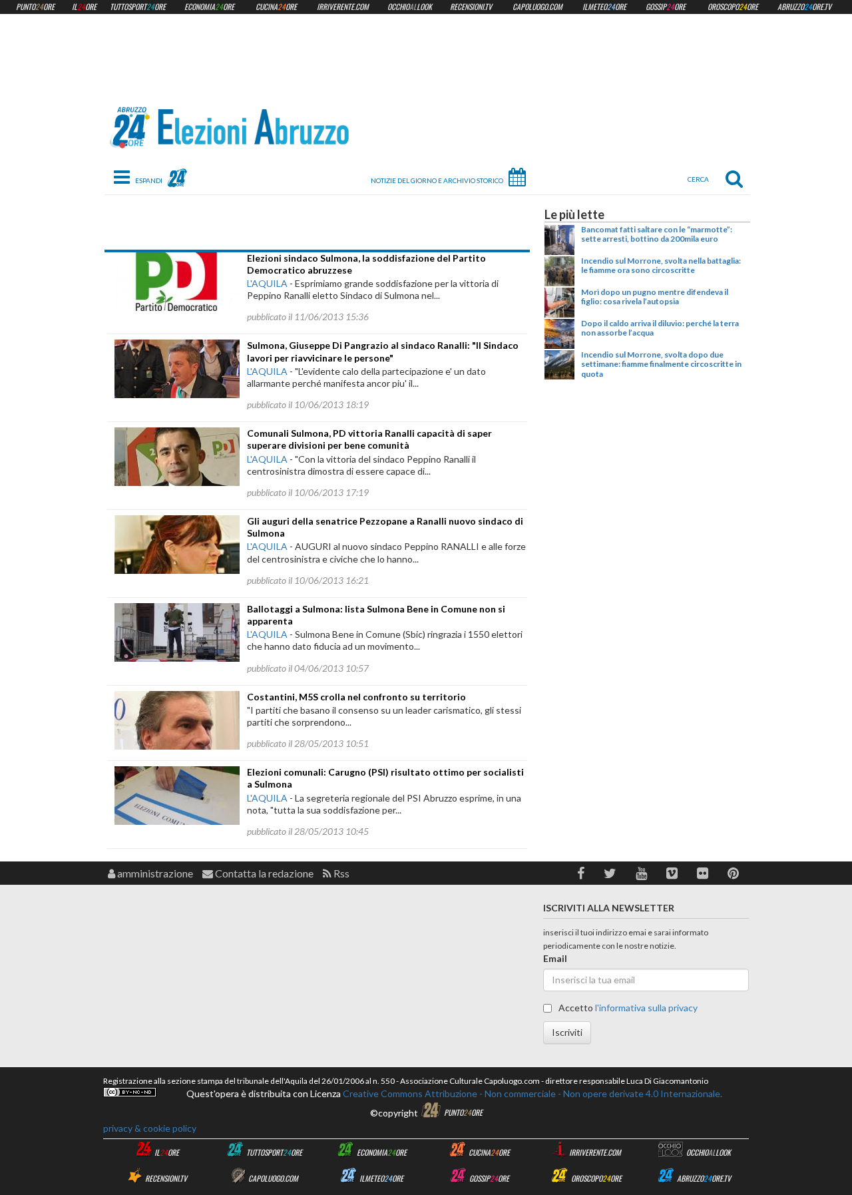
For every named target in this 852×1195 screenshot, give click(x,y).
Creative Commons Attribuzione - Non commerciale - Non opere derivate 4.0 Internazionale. (531, 1093)
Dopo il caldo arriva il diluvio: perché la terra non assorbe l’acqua (660, 328)
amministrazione (154, 873)
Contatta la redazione (263, 873)
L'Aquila (267, 283)
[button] (580, 873)
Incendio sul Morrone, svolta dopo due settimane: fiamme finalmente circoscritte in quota (661, 364)
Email (555, 958)
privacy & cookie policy (149, 1128)
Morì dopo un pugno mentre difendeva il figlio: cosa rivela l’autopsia (654, 296)
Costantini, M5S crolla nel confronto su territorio (356, 696)
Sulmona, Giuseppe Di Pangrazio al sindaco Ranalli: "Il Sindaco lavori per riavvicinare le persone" (383, 351)
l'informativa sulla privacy (646, 1007)
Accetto (627, 1007)
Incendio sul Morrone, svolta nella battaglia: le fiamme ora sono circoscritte (661, 265)
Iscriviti (567, 1032)
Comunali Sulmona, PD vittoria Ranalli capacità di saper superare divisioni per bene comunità (369, 439)
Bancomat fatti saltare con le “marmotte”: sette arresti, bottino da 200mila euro (656, 234)
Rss (340, 873)
